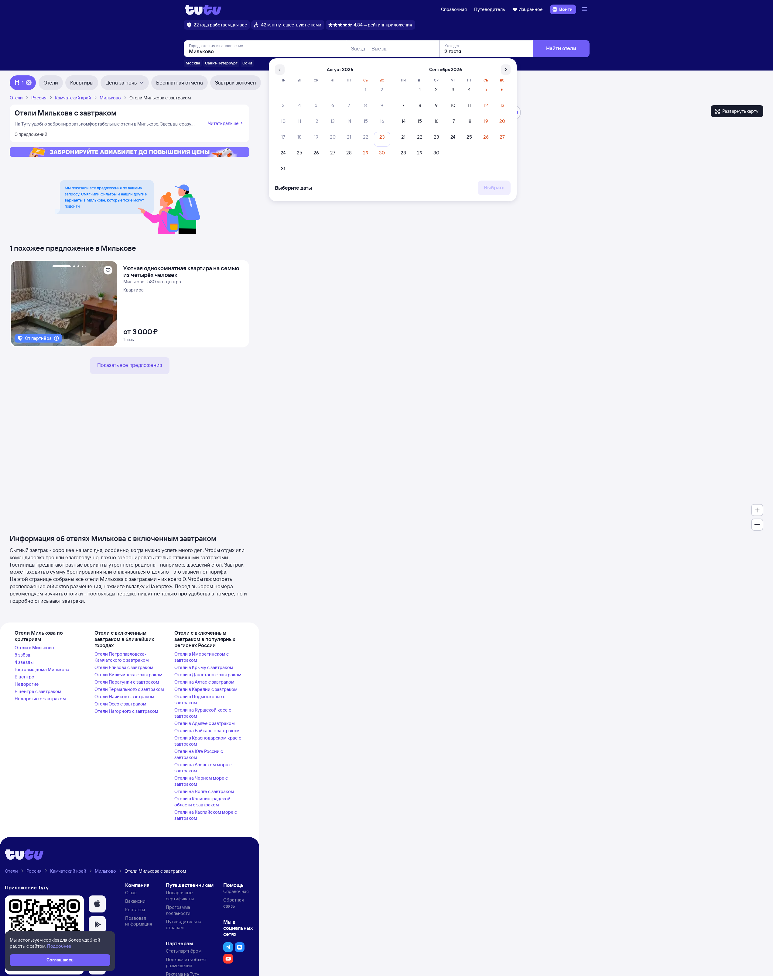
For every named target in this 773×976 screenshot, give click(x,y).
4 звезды (24, 662)
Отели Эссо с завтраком (120, 704)
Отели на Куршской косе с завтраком (202, 713)
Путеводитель (489, 9)
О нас (131, 892)
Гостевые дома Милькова (42, 669)
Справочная (454, 9)
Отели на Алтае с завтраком (204, 682)
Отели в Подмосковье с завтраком (199, 699)
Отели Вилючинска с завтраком (128, 675)
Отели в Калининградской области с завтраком (202, 802)
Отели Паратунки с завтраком (126, 682)
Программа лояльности (178, 910)
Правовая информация (138, 921)
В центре (24, 677)
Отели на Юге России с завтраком (198, 754)
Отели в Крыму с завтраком (203, 667)
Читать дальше (223, 123)
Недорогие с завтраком (40, 699)
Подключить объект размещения (186, 962)
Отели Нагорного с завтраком (126, 711)
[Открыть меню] (585, 9)
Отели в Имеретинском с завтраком (201, 657)
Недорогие (27, 684)
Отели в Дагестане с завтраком (207, 675)
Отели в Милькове (34, 647)
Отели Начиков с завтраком (124, 696)
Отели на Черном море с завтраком (201, 781)
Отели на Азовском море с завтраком (203, 768)
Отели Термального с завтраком (129, 689)
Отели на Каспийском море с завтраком (205, 815)
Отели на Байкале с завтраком (207, 730)
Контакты (135, 909)
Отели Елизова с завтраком (123, 667)
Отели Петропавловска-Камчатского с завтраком (121, 657)
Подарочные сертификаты (180, 896)
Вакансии (135, 901)
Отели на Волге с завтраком (204, 791)
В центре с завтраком (38, 691)
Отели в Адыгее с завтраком (204, 723)
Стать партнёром (183, 951)
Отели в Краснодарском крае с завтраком (207, 741)
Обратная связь (233, 903)
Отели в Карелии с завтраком (206, 689)
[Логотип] (203, 9)
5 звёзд (22, 655)
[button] (97, 903)
